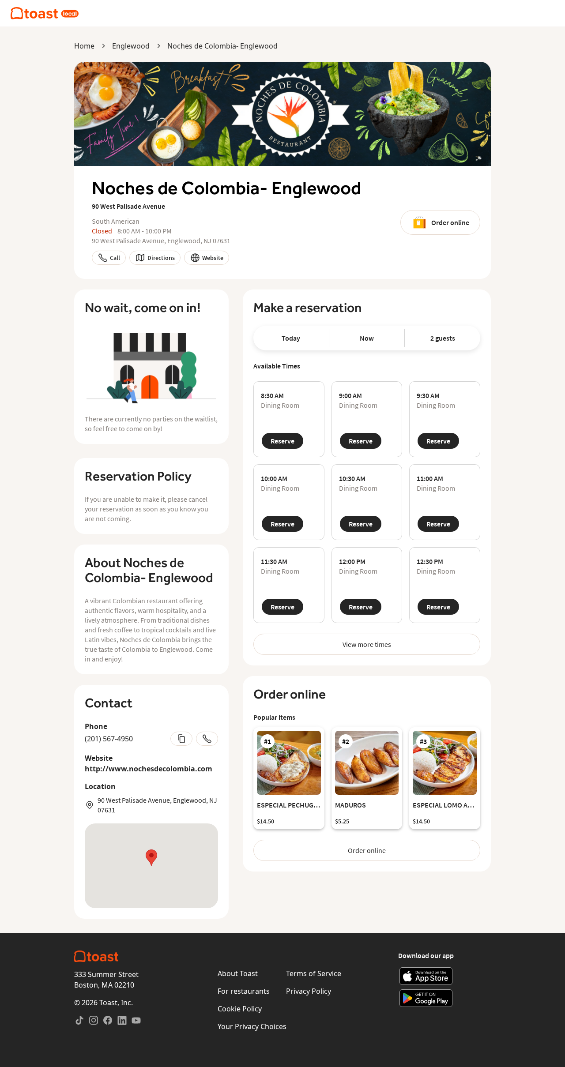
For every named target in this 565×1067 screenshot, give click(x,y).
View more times (367, 644)
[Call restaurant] (207, 739)
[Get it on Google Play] (426, 998)
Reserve (282, 440)
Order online (450, 222)
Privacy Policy (308, 991)
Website (212, 258)
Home (84, 46)
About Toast (238, 973)
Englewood (131, 46)
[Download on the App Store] (426, 976)
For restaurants (244, 991)
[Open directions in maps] (151, 865)
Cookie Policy (240, 1009)
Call (115, 258)
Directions (161, 258)
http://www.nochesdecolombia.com (148, 769)
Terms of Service (313, 973)
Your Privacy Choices (252, 1026)
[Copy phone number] (181, 739)
